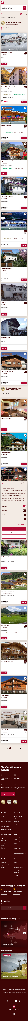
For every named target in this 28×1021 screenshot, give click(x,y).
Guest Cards (3, 862)
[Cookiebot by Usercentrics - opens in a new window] (20, 483)
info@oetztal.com (16, 894)
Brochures (16, 872)
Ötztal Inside (4, 859)
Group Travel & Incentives (19, 824)
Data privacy (11, 989)
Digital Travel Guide (5, 865)
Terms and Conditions (20, 989)
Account (3, 867)
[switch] (24, 510)
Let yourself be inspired (6, 829)
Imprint (4, 989)
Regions (3, 838)
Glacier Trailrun (17, 848)
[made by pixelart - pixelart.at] (14, 1014)
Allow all (14, 528)
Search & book (18, 813)
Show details (21, 524)
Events (16, 834)
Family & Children (5, 826)
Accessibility (5, 992)
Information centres (18, 867)
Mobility (3, 843)
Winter (2, 816)
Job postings (12, 992)
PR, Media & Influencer (21, 992)
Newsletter (16, 865)
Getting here (4, 840)
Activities (4, 813)
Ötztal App (16, 870)
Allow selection (14, 532)
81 (17, 748)
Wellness (3, 824)
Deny (14, 536)
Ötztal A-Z (3, 848)
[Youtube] (16, 1001)
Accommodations (18, 816)
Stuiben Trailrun (17, 846)
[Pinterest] (19, 1001)
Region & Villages (6, 834)
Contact (16, 862)
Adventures (16, 821)
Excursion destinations (6, 821)
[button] (9, 49)
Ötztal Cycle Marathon (19, 851)
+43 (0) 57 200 (4, 894)
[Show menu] (26, 2)
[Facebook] (12, 1001)
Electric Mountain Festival (20, 853)
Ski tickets (16, 819)
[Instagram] (8, 1001)
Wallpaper (16, 875)
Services (16, 859)
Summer (3, 819)
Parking (2, 845)
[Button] (24, 908)
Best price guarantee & (13, 23)
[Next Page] (20, 748)
